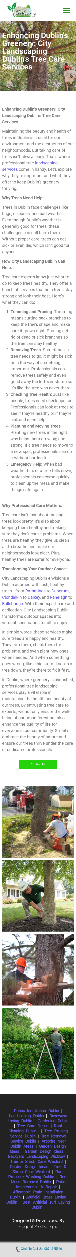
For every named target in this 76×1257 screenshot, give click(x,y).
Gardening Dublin (53, 1120)
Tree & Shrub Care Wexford (36, 1161)
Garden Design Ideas (44, 1151)
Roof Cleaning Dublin (35, 1128)
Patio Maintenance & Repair (40, 1184)
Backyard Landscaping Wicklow (36, 1156)
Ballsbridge (12, 603)
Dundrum (60, 590)
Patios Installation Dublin (36, 1110)
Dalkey (34, 597)
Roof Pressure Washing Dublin (35, 1174)
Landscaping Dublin (26, 1115)
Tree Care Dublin (32, 1125)
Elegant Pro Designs (38, 1226)
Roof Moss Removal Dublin (39, 1179)
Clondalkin (12, 597)
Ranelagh (58, 597)
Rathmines (35, 590)
